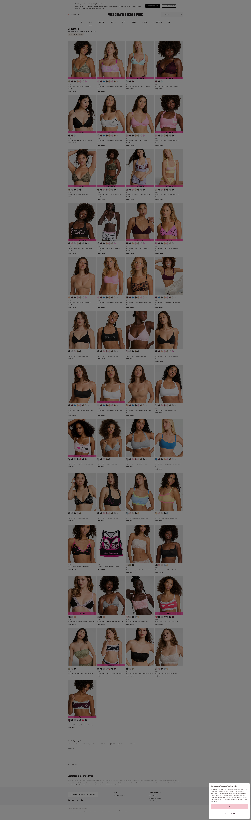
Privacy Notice (231, 799)
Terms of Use (243, 799)
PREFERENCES (229, 813)
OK (229, 807)
